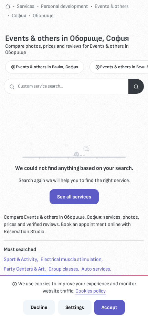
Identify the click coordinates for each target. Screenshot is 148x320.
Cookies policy (90, 291)
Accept (109, 307)
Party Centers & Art (24, 269)
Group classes (63, 269)
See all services (74, 197)
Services (25, 6)
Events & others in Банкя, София (47, 67)
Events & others (112, 6)
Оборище (43, 15)
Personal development (64, 6)
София (19, 15)
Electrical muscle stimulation (71, 259)
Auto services (96, 269)
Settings (74, 307)
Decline (39, 307)
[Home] (7, 6)
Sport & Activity (20, 259)
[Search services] (136, 86)
